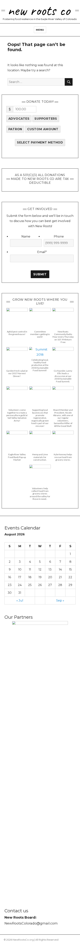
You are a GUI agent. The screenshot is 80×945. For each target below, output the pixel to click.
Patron (15, 129)
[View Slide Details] (40, 759)
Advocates (19, 118)
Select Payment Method (40, 142)
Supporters (45, 118)
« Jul (19, 600)
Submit (40, 274)
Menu (40, 29)
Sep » (60, 600)
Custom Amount (42, 129)
